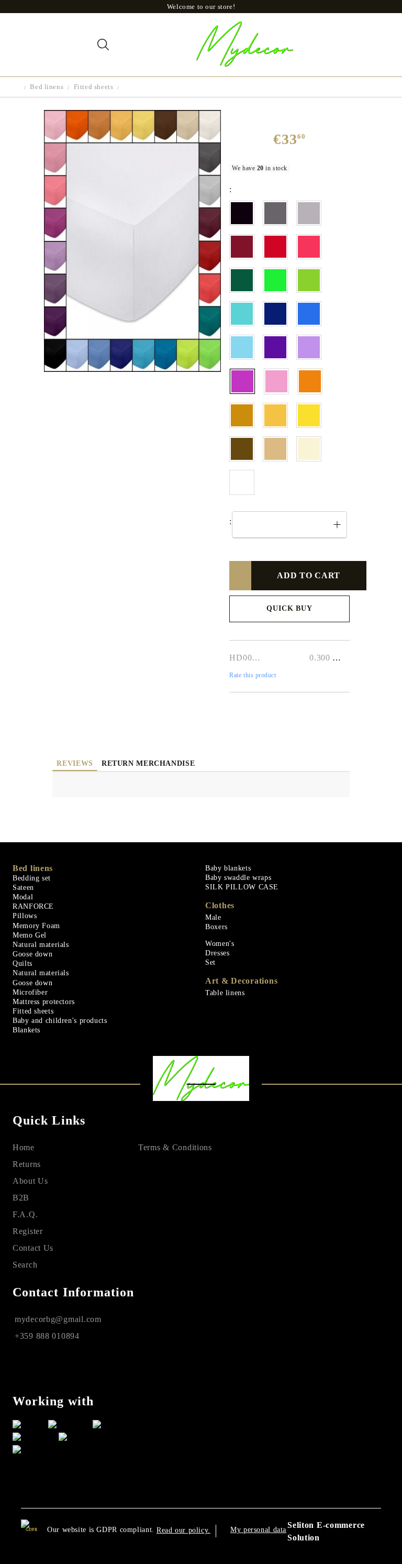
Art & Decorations (241, 980)
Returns (27, 1164)
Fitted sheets (94, 87)
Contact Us (33, 1247)
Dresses (217, 953)
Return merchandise (148, 763)
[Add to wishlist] (244, 575)
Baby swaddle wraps (238, 878)
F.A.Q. (25, 1214)
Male (213, 917)
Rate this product (252, 675)
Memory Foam (36, 926)
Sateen (23, 887)
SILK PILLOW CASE (241, 887)
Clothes (219, 905)
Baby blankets (228, 868)
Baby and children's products (60, 1021)
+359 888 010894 (47, 1335)
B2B (21, 1197)
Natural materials (41, 945)
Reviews (75, 763)
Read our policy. (183, 1530)
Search (25, 1264)
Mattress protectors (44, 1002)
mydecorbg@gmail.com (58, 1319)
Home (24, 1147)
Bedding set (32, 878)
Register (28, 1231)
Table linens (225, 993)
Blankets (26, 1030)
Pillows (25, 916)
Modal (23, 897)
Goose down (32, 954)
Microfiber (30, 992)
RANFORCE (33, 906)
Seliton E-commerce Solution (326, 1531)
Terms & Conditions (175, 1147)
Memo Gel (30, 935)
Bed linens (46, 87)
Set (210, 962)
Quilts (22, 963)
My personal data (258, 1530)
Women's (219, 944)
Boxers (216, 927)
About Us (30, 1180)
